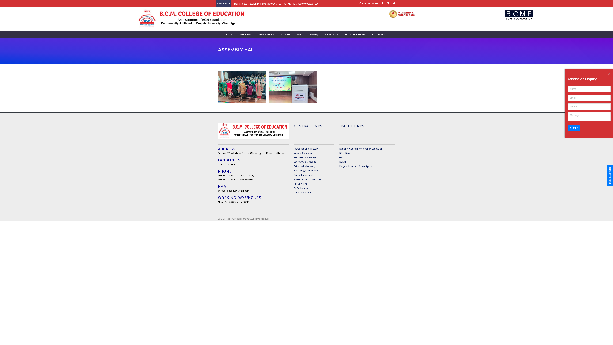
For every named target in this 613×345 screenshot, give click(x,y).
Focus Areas (300, 183)
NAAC (300, 34)
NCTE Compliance (355, 34)
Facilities (285, 34)
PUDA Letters (301, 188)
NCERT (342, 161)
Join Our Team (379, 34)
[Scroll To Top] (607, 341)
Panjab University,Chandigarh (355, 166)
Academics (245, 34)
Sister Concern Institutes (307, 179)
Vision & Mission (303, 153)
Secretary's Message (305, 161)
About (229, 34)
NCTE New (344, 153)
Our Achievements (304, 175)
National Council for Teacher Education (360, 148)
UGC (341, 157)
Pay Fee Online (370, 3)
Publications (331, 34)
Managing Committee (306, 170)
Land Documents (303, 192)
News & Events (266, 34)
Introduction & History (306, 148)
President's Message (305, 157)
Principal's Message (305, 166)
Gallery (314, 34)
